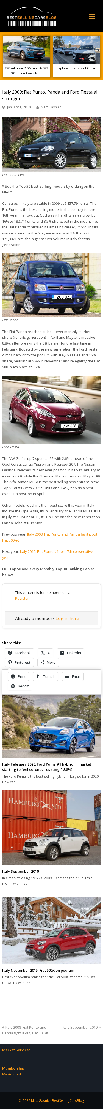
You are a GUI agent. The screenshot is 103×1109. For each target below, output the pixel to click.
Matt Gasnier (51, 107)
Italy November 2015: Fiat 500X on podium (38, 970)
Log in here (67, 618)
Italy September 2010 (20, 871)
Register (22, 598)
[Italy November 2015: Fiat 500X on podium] (51, 930)
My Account (11, 1074)
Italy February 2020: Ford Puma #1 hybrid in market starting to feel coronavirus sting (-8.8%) (46, 767)
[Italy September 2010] (51, 827)
